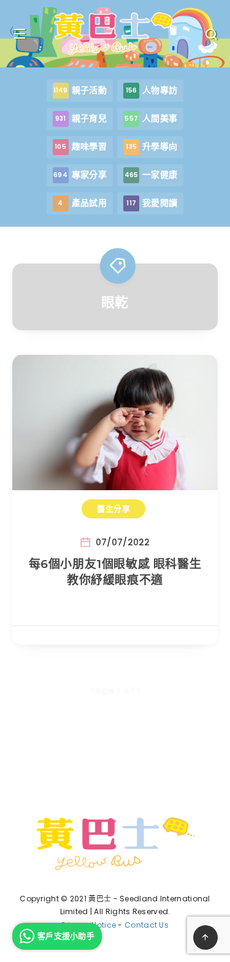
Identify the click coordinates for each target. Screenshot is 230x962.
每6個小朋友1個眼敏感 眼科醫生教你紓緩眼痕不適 (115, 572)
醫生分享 (113, 508)
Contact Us (147, 925)
